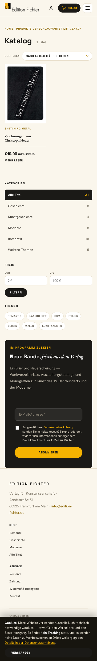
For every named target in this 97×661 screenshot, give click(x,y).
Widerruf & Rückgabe (24, 589)
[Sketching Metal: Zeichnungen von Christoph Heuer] (25, 93)
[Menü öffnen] (87, 8)
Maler (29, 326)
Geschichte (17, 540)
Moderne (15, 547)
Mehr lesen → (16, 160)
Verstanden (21, 653)
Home (9, 28)
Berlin (12, 326)
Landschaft (37, 316)
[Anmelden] (51, 8)
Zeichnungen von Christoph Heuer (18, 138)
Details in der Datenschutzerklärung (30, 642)
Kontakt (14, 596)
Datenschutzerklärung (58, 427)
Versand (15, 574)
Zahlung (14, 581)
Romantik (14, 316)
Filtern (16, 292)
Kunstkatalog (52, 326)
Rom (57, 316)
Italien (73, 316)
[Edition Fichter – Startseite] (22, 8)
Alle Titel (15, 555)
